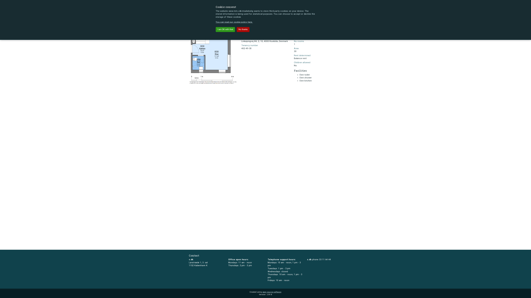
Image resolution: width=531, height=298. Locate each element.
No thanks (243, 29)
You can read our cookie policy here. (234, 22)
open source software (271, 292)
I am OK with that (225, 29)
